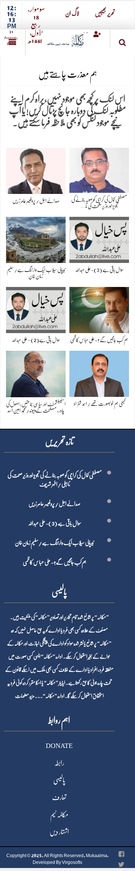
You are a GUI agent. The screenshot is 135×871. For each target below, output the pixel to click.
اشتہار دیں (59, 832)
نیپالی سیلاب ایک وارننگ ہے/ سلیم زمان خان (54, 543)
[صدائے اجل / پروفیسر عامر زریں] (36, 169)
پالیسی (59, 780)
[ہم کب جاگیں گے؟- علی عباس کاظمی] (99, 308)
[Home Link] (67, 38)
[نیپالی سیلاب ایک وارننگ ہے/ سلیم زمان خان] (36, 238)
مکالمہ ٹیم (59, 815)
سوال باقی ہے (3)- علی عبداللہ (99, 269)
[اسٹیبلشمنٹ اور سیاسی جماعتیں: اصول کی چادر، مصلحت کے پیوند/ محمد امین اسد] (36, 372)
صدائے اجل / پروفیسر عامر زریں (36, 200)
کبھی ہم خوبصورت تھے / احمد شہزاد (99, 403)
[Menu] (12, 42)
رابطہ (59, 763)
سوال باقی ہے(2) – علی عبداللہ (36, 340)
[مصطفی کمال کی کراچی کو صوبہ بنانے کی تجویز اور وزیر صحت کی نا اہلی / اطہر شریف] (99, 169)
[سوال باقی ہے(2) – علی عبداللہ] (36, 308)
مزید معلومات (24, 696)
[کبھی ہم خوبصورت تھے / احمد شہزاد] (99, 372)
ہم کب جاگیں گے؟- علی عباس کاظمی (99, 340)
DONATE (59, 746)
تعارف (59, 797)
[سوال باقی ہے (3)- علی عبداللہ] (99, 238)
